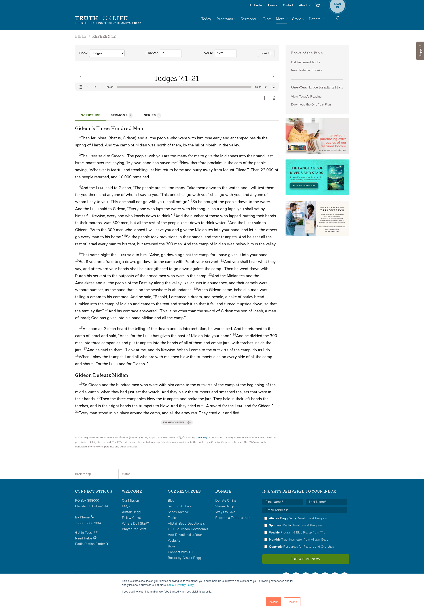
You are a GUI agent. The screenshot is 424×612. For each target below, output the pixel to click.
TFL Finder (255, 5)
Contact (288, 5)
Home (126, 474)
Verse (208, 53)
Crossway (201, 437)
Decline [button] (292, 602)
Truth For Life (108, 20)
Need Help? (84, 538)
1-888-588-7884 (88, 523)
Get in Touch (85, 532)
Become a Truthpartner (232, 518)
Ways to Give (225, 512)
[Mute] (266, 87)
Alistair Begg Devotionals (186, 523)
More (280, 19)
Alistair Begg (131, 512)
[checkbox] (304, 532)
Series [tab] (152, 115)
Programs (225, 19)
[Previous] (88, 87)
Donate (315, 19)
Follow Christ (131, 518)
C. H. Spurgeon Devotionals (188, 529)
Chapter (152, 53)
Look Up (266, 53)
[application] (177, 86)
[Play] (95, 87)
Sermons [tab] (121, 115)
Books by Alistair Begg (184, 558)
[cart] (319, 5)
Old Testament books (305, 62)
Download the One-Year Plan (311, 104)
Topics (172, 518)
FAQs (126, 506)
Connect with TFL (181, 552)
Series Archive (178, 512)
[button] (274, 98)
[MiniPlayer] (273, 87)
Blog (267, 19)
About (303, 5)
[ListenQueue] (81, 87)
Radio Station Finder (90, 544)
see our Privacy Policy (180, 585)
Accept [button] (273, 602)
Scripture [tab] (90, 115)
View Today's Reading (306, 96)
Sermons (248, 19)
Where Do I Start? (135, 523)
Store (296, 19)
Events (272, 5)
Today (206, 19)
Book (83, 53)
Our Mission (130, 500)
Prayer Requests (134, 529)
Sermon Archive (179, 506)
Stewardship (224, 506)
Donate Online (226, 500)
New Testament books (306, 70)
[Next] (102, 87)
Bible (171, 546)
